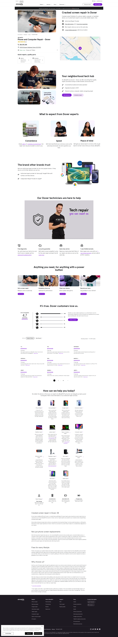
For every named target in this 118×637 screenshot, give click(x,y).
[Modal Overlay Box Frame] (59, 318)
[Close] (42, 626)
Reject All (29, 633)
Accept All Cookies (38, 633)
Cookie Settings (8, 633)
